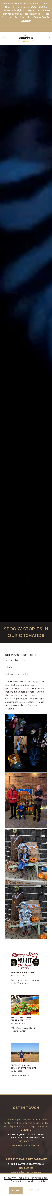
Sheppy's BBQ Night (22, 972)
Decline (33, 1190)
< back (8, 667)
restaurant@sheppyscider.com (26, 1172)
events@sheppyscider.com (26, 1145)
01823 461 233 (26, 1141)
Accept (15, 1190)
